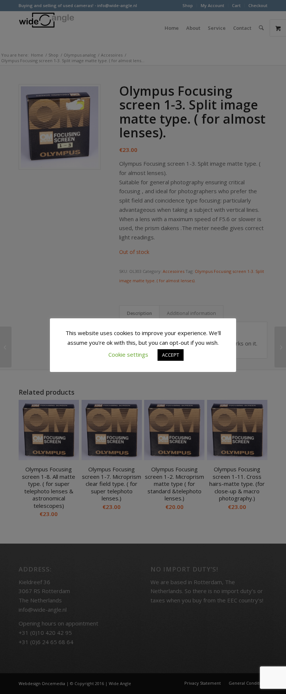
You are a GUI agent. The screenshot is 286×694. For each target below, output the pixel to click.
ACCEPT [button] (170, 354)
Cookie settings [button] (128, 354)
